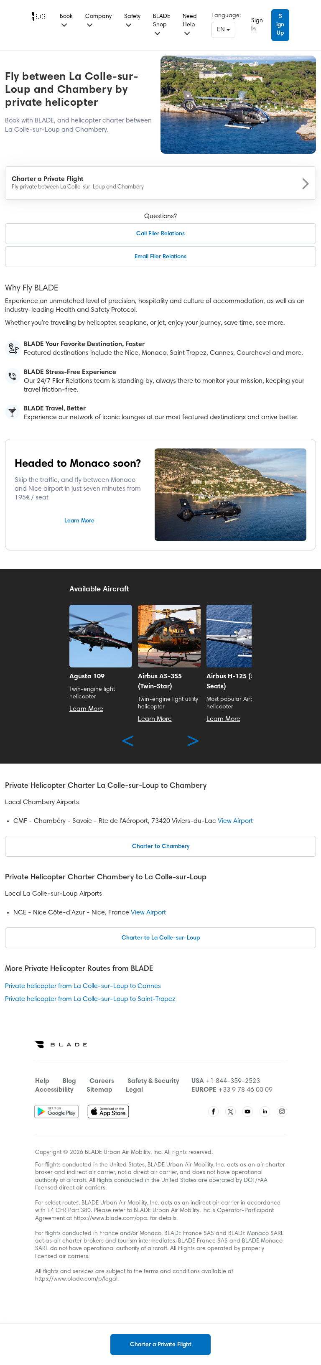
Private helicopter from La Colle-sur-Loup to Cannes (83, 986)
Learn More (79, 521)
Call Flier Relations (160, 234)
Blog (69, 1081)
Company (98, 17)
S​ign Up (280, 25)
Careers (101, 1081)
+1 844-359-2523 (233, 1081)
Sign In (257, 25)
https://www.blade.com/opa (110, 1219)
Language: (226, 16)
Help (42, 1081)
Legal (134, 1090)
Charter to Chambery (160, 847)
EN (222, 29)
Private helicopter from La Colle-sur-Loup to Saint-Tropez (90, 999)
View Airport (235, 821)
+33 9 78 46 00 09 (245, 1090)
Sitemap (99, 1090)
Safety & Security (153, 1081)
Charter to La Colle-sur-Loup (161, 938)
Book (66, 17)
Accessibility (54, 1090)
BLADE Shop (161, 21)
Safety (132, 17)
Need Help (190, 21)
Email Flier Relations (160, 257)
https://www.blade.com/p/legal (76, 1279)
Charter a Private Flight (160, 1345)
